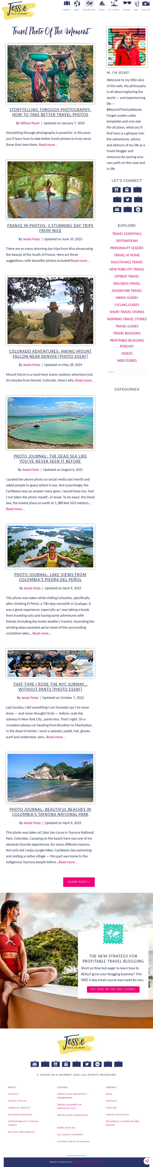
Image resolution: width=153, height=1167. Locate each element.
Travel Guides (126, 326)
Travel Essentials (126, 234)
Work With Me (66, 1128)
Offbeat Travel (126, 276)
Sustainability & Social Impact (23, 1123)
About (12, 1087)
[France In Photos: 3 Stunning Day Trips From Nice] (50, 190)
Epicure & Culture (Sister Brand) (122, 1123)
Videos (126, 353)
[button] (113, 989)
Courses (62, 1087)
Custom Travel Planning (73, 1142)
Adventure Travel (127, 291)
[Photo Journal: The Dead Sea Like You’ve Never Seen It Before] (50, 423)
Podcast (111, 1101)
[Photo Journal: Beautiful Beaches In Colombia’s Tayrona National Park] (50, 778)
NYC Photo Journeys (70, 1135)
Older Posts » (79, 882)
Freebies (111, 1087)
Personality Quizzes (126, 248)
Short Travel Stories (127, 312)
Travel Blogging (127, 333)
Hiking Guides (127, 298)
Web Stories (127, 361)
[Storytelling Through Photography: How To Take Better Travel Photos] (50, 73)
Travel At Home (127, 255)
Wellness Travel (126, 284)
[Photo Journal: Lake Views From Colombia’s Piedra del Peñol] (50, 546)
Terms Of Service (19, 1108)
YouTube (111, 1108)
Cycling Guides (127, 305)
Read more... (48, 145)
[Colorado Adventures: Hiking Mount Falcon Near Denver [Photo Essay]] (50, 310)
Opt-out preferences (21, 1132)
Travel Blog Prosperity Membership (72, 1096)
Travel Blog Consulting (72, 1115)
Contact (13, 1094)
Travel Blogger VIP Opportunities (69, 1107)
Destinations (127, 241)
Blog (109, 1094)
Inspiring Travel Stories (127, 319)
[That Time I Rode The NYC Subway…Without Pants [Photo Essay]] (50, 663)
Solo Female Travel (127, 262)
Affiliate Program (20, 1115)
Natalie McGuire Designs (88, 1162)
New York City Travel (127, 269)
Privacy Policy (17, 1101)
